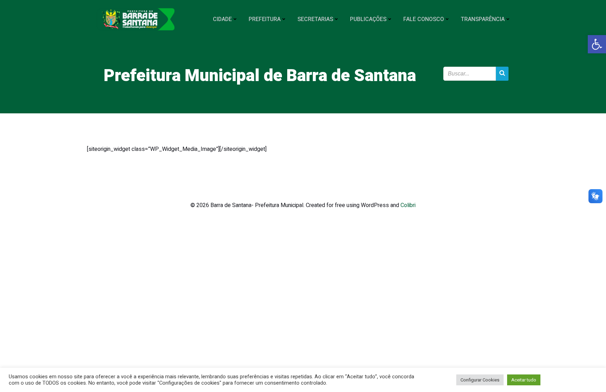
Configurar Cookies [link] (479, 380)
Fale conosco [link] (423, 19)
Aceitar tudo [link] (523, 380)
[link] (597, 44)
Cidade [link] (222, 19)
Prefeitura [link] (265, 19)
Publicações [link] (368, 19)
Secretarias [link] (315, 19)
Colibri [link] (408, 205)
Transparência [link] (483, 19)
